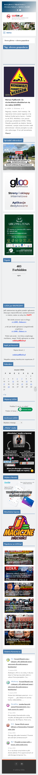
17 (4, 384)
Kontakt (27, 7)
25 (9, 387)
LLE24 (9, 108)
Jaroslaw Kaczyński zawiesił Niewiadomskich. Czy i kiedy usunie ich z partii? (19, 707)
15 (26, 381)
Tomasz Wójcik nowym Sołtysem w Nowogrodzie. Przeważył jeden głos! (20, 726)
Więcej (7, 133)
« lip (4, 394)
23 (31, 384)
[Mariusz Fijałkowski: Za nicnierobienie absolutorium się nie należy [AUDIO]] (19, 82)
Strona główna (8, 5)
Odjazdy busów (19, 5)
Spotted (21, 7)
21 (22, 384)
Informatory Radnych (10, 7)
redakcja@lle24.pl (19, 355)
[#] (19, 26)
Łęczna (7, 95)
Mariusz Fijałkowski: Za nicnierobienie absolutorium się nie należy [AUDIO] (17, 102)
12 (13, 381)
